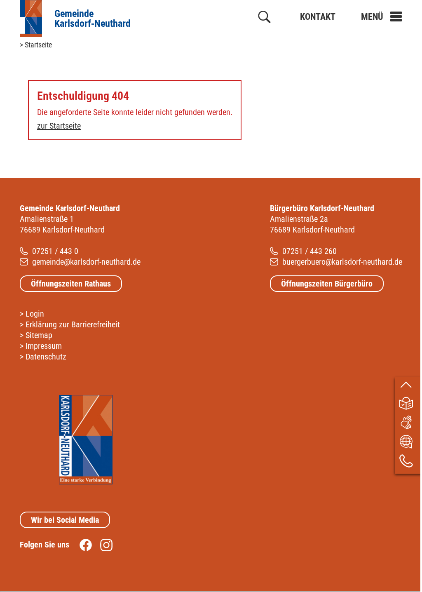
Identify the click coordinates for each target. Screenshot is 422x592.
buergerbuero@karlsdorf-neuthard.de (342, 262)
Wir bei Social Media (65, 520)
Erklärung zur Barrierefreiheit (73, 324)
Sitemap (39, 335)
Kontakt (317, 17)
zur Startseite (59, 126)
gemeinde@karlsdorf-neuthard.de (86, 262)
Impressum (44, 346)
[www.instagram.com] (102, 545)
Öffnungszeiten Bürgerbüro (327, 284)
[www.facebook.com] (81, 545)
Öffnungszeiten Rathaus (71, 284)
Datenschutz (46, 357)
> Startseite (36, 44)
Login (35, 314)
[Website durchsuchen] (264, 18)
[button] (381, 17)
